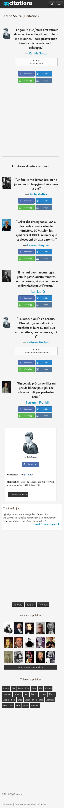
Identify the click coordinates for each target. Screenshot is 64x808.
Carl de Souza (38, 53)
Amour (6, 688)
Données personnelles (25, 804)
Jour (11, 705)
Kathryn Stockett (38, 342)
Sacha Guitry (38, 194)
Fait (14, 688)
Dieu (34, 699)
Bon (41, 699)
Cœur (27, 699)
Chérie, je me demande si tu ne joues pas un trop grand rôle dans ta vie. (36, 184)
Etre (27, 688)
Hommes (7, 694)
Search (30, 604)
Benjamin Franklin (38, 402)
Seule (25, 705)
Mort (18, 705)
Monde (48, 688)
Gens (26, 694)
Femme (43, 694)
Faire (34, 688)
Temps (34, 694)
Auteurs (18, 604)
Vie (40, 688)
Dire (20, 699)
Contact (42, 804)
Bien (20, 688)
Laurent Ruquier (38, 245)
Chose (52, 694)
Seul (13, 699)
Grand (6, 699)
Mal (5, 705)
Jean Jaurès (38, 291)
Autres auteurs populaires (30, 667)
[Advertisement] (32, 122)
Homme (17, 694)
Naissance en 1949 (18, 494)
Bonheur (35, 705)
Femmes (50, 699)
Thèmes (43, 604)
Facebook (7, 804)
